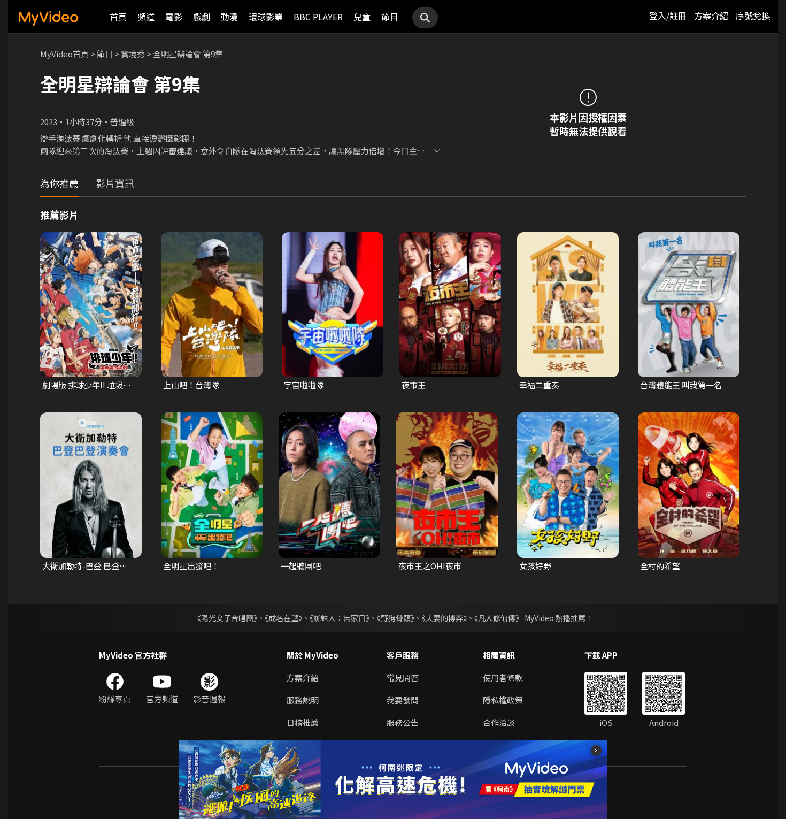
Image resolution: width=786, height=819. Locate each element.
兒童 (362, 16)
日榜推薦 (303, 722)
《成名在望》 (283, 618)
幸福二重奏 (539, 385)
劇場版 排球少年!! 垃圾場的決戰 (86, 385)
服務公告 (403, 722)
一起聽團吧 (301, 565)
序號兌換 (753, 15)
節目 (389, 16)
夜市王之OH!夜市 (429, 565)
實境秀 (133, 53)
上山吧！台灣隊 (191, 385)
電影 (173, 16)
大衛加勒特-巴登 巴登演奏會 (88, 566)
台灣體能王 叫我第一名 (681, 385)
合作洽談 (499, 722)
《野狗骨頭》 (395, 618)
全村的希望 (660, 565)
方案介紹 (711, 15)
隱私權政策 (503, 700)
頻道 (146, 16)
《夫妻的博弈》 (444, 618)
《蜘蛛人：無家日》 (339, 618)
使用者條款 (503, 677)
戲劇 (201, 16)
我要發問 (403, 700)
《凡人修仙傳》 (498, 618)
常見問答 (403, 677)
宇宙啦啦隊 (304, 385)
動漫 (229, 16)
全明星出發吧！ (191, 565)
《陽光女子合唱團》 (225, 618)
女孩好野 (535, 565)
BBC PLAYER (318, 16)
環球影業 (266, 16)
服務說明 (303, 700)
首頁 (118, 16)
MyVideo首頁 (64, 53)
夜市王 (414, 385)
